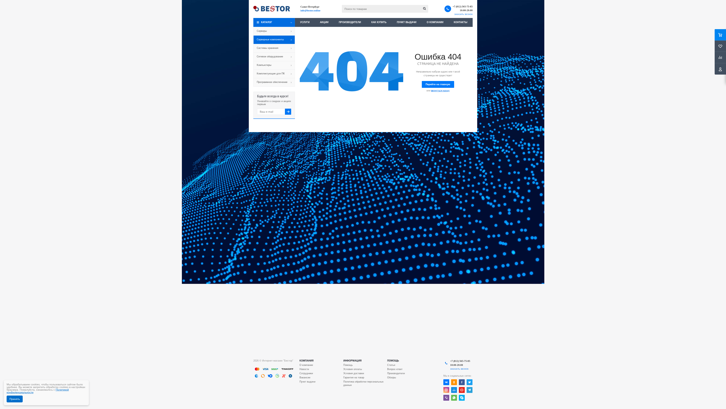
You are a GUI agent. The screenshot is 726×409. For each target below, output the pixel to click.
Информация (352, 360)
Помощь (393, 360)
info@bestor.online (310, 10)
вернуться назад (440, 90)
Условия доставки (353, 373)
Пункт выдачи (406, 22)
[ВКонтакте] (446, 382)
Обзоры (391, 377)
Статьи (391, 365)
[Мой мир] (454, 390)
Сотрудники (306, 373)
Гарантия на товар (353, 377)
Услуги (304, 22)
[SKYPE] (462, 398)
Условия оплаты (352, 369)
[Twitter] (469, 382)
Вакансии (304, 377)
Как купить (378, 22)
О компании (435, 22)
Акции (324, 22)
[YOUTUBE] (462, 390)
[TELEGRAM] (469, 390)
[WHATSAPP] (454, 398)
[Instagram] (446, 390)
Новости (304, 369)
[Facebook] (462, 382)
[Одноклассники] (454, 382)
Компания (306, 360)
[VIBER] (446, 398)
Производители (350, 22)
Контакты (460, 22)
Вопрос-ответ (395, 369)
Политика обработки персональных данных (363, 383)
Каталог (266, 22)
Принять (14, 398)
